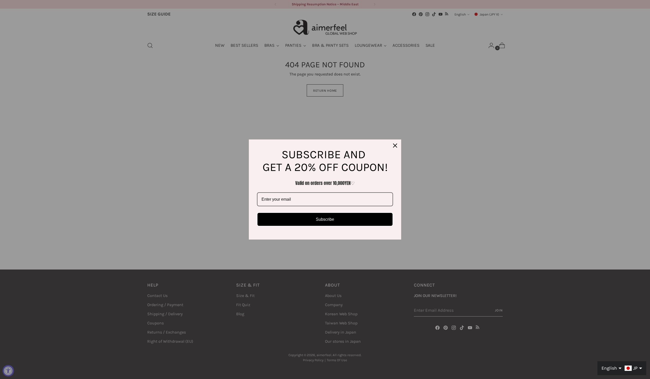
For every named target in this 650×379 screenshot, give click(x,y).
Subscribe (325, 219)
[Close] (395, 145)
